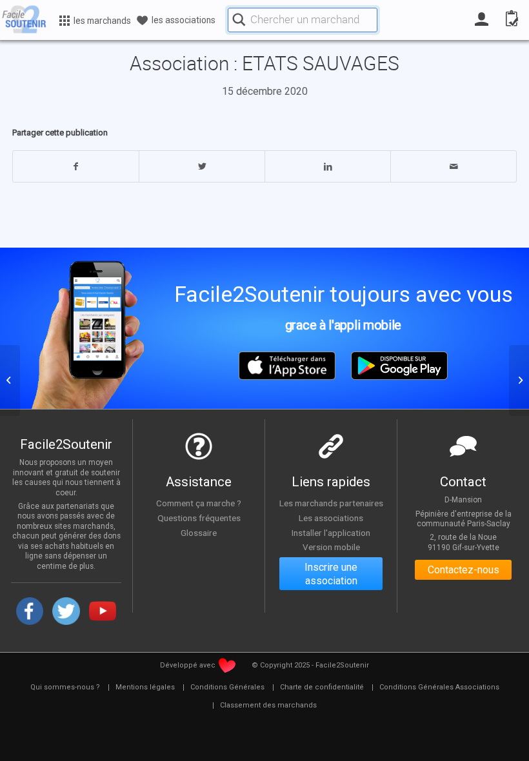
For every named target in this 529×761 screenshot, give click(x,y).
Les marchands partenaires (331, 503)
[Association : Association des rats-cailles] (10, 380)
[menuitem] (65, 687)
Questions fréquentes (199, 518)
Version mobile (331, 547)
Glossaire (199, 533)
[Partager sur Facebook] (76, 166)
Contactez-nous (463, 570)
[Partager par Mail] (453, 166)
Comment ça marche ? (198, 503)
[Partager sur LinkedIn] (327, 166)
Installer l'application (331, 533)
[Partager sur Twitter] (201, 166)
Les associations (331, 518)
